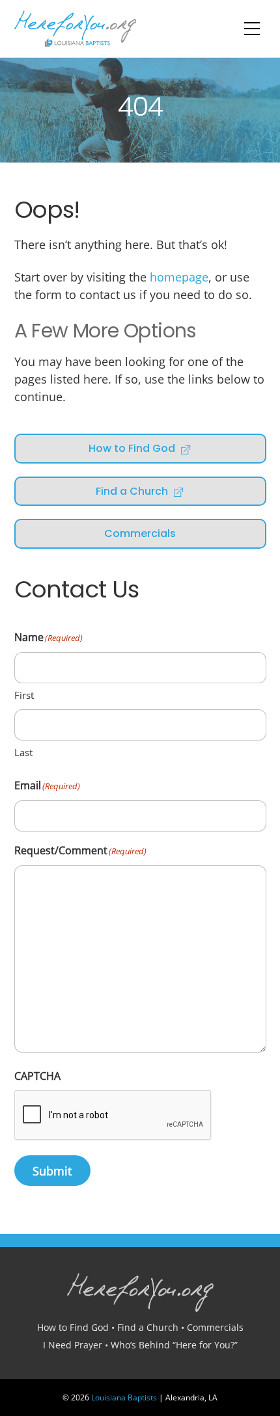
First (24, 694)
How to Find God (132, 448)
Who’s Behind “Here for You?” (174, 1345)
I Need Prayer (72, 1345)
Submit (52, 1171)
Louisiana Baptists (124, 1397)
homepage (179, 277)
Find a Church (132, 491)
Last (23, 752)
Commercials (140, 533)
